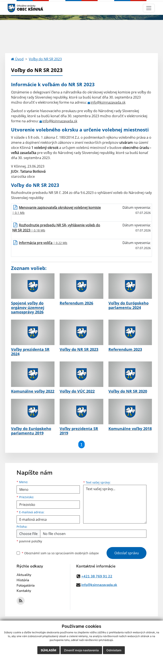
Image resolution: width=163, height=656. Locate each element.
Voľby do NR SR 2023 (45, 59)
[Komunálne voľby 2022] (33, 374)
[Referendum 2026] (81, 286)
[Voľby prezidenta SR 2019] (81, 411)
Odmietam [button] (113, 650)
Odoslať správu (126, 553)
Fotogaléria (26, 585)
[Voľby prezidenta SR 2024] (33, 332)
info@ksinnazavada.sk (108, 102)
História (23, 580)
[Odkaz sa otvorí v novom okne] (21, 601)
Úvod (19, 59)
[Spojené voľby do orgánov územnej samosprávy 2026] (33, 286)
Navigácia (17, 8)
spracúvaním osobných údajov (77, 553)
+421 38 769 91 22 (96, 576)
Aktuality (24, 575)
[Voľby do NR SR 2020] (130, 374)
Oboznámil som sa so (60, 553)
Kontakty (24, 590)
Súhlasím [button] (48, 650)
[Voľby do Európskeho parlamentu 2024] (130, 286)
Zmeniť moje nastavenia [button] (81, 650)
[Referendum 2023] (130, 332)
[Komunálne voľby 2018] (130, 411)
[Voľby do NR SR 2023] (81, 332)
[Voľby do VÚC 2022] (81, 374)
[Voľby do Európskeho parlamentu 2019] (33, 411)
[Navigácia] (149, 8)
